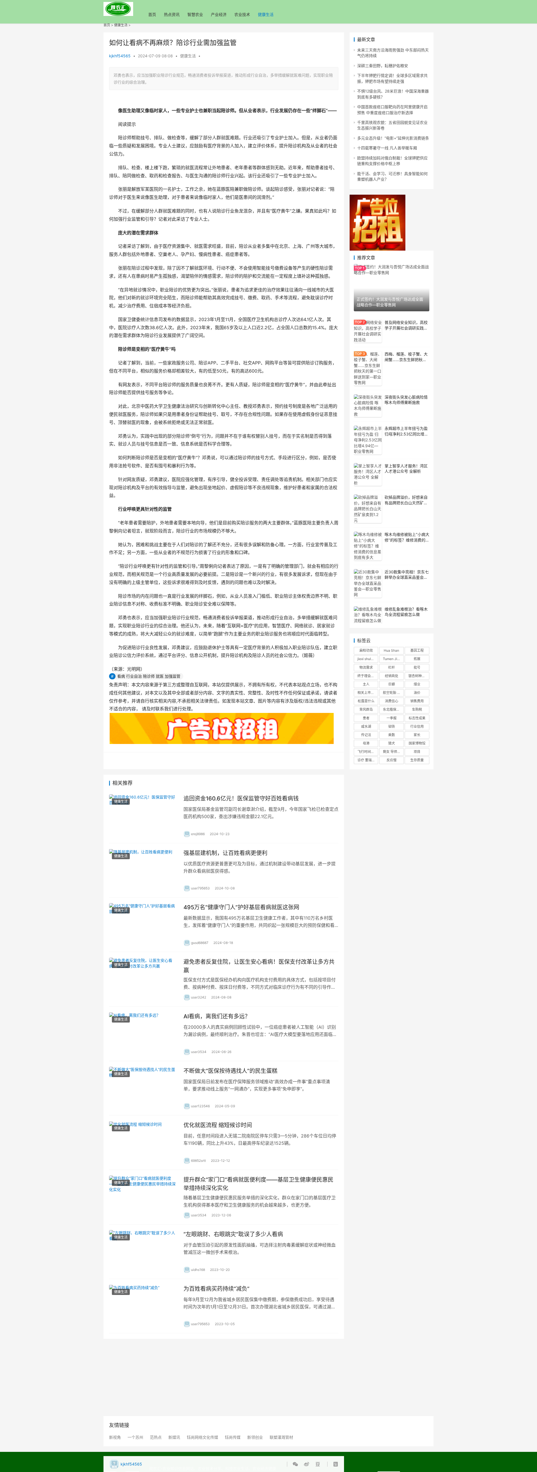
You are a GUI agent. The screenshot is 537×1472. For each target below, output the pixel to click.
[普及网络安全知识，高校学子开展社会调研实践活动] (368, 331)
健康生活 (266, 14)
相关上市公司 (367, 693)
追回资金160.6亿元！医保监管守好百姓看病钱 (241, 798)
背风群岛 (366, 709)
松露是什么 (366, 701)
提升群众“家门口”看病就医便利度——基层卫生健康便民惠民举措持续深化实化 (258, 1183)
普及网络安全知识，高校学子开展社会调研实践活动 (406, 328)
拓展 (417, 659)
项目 (417, 752)
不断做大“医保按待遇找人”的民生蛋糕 (230, 1071)
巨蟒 (391, 684)
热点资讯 (172, 14)
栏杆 (391, 667)
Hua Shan (391, 650)
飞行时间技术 (367, 752)
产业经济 (219, 14)
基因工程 (417, 650)
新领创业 (255, 1437)
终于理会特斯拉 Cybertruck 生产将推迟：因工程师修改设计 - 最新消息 (367, 676)
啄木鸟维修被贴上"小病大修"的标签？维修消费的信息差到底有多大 (407, 540)
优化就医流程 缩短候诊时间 (217, 1125)
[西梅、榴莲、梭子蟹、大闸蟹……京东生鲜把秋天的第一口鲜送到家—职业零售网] (368, 368)
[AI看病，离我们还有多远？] (143, 1033)
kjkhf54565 (120, 55)
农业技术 (242, 14)
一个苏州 (135, 1437)
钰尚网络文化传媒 (202, 1437)
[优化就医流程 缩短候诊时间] (143, 1142)
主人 (366, 684)
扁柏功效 (366, 650)
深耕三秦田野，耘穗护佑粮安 (382, 65)
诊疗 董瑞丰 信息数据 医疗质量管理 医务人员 (367, 760)
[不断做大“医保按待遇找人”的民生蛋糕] (143, 1088)
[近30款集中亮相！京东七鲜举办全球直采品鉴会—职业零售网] (368, 583)
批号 (417, 667)
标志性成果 (417, 718)
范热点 (156, 1437)
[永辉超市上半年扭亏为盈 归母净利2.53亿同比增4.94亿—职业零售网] (368, 440)
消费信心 (391, 701)
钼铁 (391, 726)
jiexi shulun (366, 659)
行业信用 (417, 726)
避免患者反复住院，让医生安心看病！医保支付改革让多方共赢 (259, 965)
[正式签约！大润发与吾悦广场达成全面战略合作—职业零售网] (391, 287)
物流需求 (366, 667)
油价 (417, 693)
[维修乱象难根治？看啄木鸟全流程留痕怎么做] (368, 615)
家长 (417, 735)
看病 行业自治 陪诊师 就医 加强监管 (148, 676)
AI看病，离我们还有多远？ (216, 1016)
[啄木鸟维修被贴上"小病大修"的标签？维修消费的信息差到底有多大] (368, 546)
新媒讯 (174, 1437)
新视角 (115, 1437)
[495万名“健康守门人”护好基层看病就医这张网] (143, 924)
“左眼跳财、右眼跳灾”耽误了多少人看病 (233, 1234)
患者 (366, 718)
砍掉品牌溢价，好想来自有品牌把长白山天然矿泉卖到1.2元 (406, 502)
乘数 (391, 735)
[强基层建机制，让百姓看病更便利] (143, 870)
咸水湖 (366, 726)
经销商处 (391, 676)
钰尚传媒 (233, 1437)
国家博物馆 (417, 743)
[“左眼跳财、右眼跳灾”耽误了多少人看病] (143, 1251)
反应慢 (392, 760)
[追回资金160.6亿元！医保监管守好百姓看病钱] (143, 815)
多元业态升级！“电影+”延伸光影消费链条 (393, 138)
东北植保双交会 (393, 709)
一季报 (392, 718)
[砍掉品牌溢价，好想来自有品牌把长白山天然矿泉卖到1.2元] (368, 508)
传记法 (366, 735)
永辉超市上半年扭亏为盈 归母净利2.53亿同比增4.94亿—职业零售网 (406, 434)
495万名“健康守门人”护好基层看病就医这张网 (241, 907)
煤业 (417, 684)
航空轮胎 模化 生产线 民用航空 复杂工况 (393, 693)
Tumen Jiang (393, 659)
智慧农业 (195, 14)
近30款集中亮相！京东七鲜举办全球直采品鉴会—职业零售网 (407, 577)
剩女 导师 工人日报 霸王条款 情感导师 (393, 752)
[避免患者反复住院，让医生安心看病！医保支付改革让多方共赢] (143, 979)
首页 (152, 14)
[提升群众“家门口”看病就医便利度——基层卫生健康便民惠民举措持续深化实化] (143, 1197)
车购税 (417, 709)
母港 (366, 743)
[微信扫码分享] (296, 1464)
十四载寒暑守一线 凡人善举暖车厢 (387, 147)
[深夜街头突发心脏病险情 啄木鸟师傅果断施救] (368, 405)
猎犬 (391, 743)
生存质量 (417, 760)
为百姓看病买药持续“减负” (216, 1288)
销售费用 (417, 701)
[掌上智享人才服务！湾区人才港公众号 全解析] (368, 474)
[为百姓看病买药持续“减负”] (143, 1306)
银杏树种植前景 (418, 676)
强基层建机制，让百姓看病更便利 (225, 853)
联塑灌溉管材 (281, 1437)
